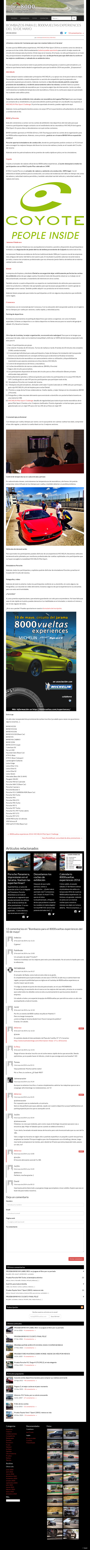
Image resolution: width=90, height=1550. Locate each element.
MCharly (29, 1280)
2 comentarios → (30, 1348)
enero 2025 (10, 1492)
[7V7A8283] (71, 1478)
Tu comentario (11, 1227)
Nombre (9, 1201)
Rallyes (8, 1458)
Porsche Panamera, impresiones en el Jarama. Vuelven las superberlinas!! (19, 878)
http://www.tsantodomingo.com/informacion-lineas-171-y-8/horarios (40, 1041)
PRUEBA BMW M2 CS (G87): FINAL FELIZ (22, 1296)
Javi (11, 1287)
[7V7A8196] (71, 1501)
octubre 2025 (10, 1481)
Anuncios (45, 37)
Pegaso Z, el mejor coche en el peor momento (31, 1386)
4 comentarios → (30, 1330)
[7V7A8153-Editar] (71, 1489)
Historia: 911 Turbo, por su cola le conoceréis (31, 1395)
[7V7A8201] (55, 1512)
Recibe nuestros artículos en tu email (45, 1312)
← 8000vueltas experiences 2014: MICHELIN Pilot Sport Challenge (33, 834)
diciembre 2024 (11, 1494)
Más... (8, 1497)
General (8, 1447)
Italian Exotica (36, 1299)
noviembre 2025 (11, 1478)
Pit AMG (26, 1299)
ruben (8, 1287)
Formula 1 (9, 1442)
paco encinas (36, 1293)
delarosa (17, 1027)
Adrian (8, 1293)
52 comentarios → (30, 1406)
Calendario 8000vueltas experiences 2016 (70, 877)
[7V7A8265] (55, 1478)
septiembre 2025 (12, 1483)
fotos (34, 18)
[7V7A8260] (55, 1489)
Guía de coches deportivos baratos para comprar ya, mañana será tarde (40, 1378)
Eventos (52, 37)
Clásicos (9, 1432)
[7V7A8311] (71, 1456)
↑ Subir (85, 1548)
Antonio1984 (28, 1293)
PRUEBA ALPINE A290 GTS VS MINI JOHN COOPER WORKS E (38, 1345)
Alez (30, 1299)
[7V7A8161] (55, 1501)
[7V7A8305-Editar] (55, 1456)
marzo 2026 (10, 1474)
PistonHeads (30, 1443)
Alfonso (8, 1280)
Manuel (13, 1293)
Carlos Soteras (19, 1293)
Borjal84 (8, 1274)
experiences (24, 18)
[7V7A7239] (71, 1523)
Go (74, 18)
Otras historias (11, 1453)
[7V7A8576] (55, 1434)
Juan (38, 37)
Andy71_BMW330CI (21, 1274)
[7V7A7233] (71, 1534)
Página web (10, 1218)
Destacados (10, 1438)
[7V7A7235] (55, 1523)
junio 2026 (9, 1470)
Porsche (15, 118)
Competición (10, 1436)
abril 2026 (9, 1472)
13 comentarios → (76, 33)
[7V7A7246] (71, 1512)
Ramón (15, 1287)
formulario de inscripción (52, 608)
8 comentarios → (30, 1339)
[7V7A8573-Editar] (71, 1445)
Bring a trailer (31, 1438)
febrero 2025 (10, 1489)
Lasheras (24, 1287)
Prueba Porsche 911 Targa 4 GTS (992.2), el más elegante (35, 1362)
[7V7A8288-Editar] (71, 1467)
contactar (44, 18)
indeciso (30, 1287)
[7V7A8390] (55, 1467)
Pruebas (14, 18)
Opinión (9, 1451)
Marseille (17, 1280)
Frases (8, 1445)
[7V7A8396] (55, 1445)
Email (8, 1209)
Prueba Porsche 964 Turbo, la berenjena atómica (24, 1277)
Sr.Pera (17, 1046)
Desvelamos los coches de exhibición (42, 877)
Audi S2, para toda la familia (16, 1284)
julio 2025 (9, 1485)
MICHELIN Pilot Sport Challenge (18, 104)
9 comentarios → (30, 1365)
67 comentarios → (30, 1398)
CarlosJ (20, 1287)
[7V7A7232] (55, 1534)
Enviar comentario (76, 1259)
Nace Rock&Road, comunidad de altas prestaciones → (62, 838)
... (38, 1280)
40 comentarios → (30, 1380)
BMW (8, 118)
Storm (13, 1280)
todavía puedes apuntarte (48, 50)
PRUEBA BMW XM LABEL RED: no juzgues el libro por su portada (31, 1271)
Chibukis (23, 1280)
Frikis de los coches (21, 1404)
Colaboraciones (11, 1434)
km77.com (29, 1432)
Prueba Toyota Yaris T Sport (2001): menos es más (24, 1290)
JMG (13, 1274)
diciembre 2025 (11, 1476)
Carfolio (29, 1440)
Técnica (8, 1460)
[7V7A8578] (71, 1434)
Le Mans (9, 1449)
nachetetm (31, 1274)
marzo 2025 (10, 1487)
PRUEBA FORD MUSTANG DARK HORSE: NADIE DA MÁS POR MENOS (42, 1354)
